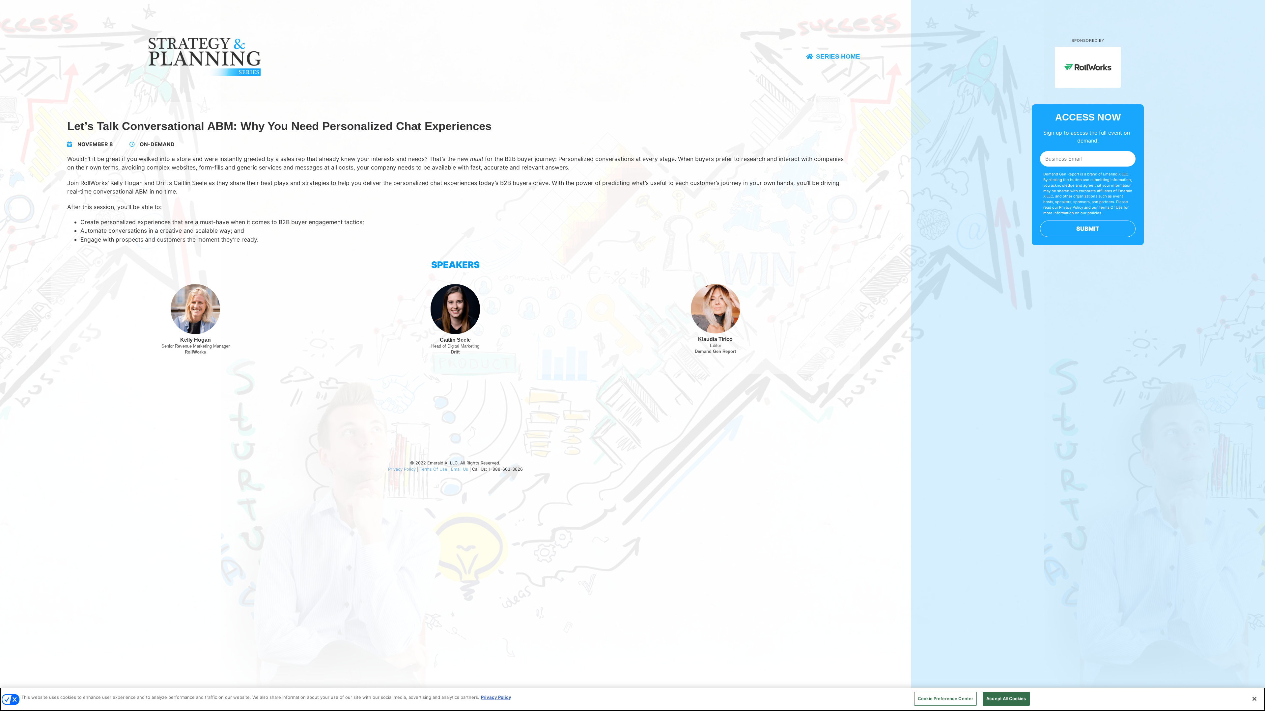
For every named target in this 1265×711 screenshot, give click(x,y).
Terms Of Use (433, 469)
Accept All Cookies (1006, 698)
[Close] (1254, 699)
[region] (632, 699)
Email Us (459, 469)
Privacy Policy (402, 469)
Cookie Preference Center (945, 698)
